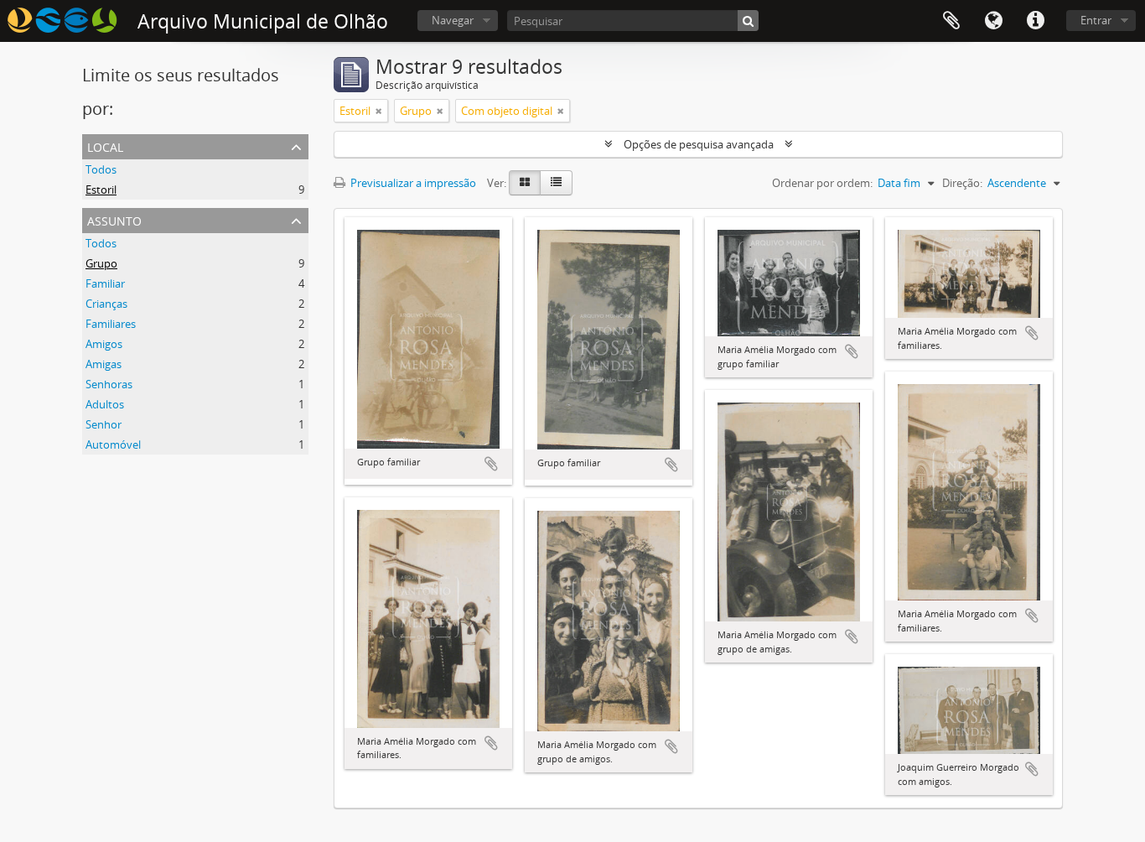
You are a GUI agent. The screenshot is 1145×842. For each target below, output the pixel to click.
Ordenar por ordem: (822, 182)
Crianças (106, 303)
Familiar (105, 283)
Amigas (103, 364)
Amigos (103, 343)
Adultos (104, 404)
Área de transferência (951, 21)
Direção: (962, 182)
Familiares (110, 323)
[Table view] (556, 182)
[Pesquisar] (748, 20)
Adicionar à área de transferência (491, 463)
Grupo (101, 263)
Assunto (114, 219)
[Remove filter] (379, 110)
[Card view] (525, 182)
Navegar (453, 20)
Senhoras (108, 384)
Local (105, 145)
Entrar (1095, 20)
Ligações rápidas (1035, 21)
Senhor (103, 424)
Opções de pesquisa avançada (698, 144)
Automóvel (113, 444)
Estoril (101, 189)
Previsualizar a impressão (412, 182)
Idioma (993, 21)
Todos (101, 169)
